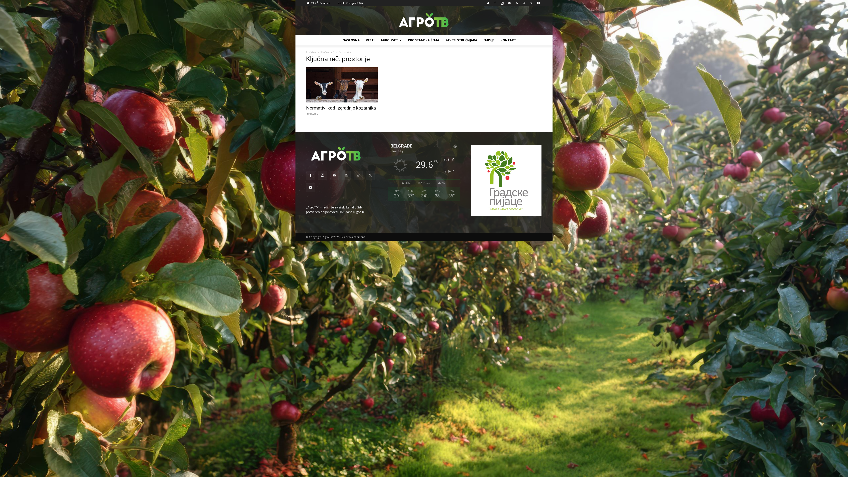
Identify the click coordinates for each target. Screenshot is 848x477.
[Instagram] (502, 3)
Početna (311, 52)
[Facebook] (495, 3)
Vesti (370, 40)
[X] (531, 3)
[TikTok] (524, 3)
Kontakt (508, 40)
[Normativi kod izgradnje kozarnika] (342, 84)
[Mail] (509, 3)
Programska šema (423, 40)
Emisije (488, 40)
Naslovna (351, 40)
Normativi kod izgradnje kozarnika (341, 108)
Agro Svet (389, 40)
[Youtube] (538, 3)
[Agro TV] (424, 21)
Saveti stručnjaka (461, 40)
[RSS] (516, 3)
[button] (488, 3)
